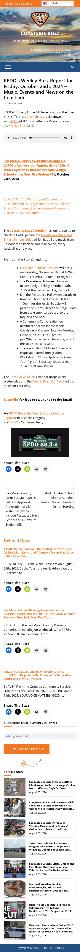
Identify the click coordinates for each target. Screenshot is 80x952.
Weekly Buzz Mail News (48, 381)
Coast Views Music (22, 377)
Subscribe (11, 400)
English (52, 3)
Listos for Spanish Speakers (39, 268)
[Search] (72, 67)
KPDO (14, 121)
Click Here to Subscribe (27, 749)
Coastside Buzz (35, 117)
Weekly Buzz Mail (21, 126)
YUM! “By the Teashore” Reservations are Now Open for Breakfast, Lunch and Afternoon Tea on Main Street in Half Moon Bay (39, 552)
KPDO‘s (15, 422)
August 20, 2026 (38, 792)
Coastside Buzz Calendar (28, 231)
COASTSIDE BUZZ (40, 33)
